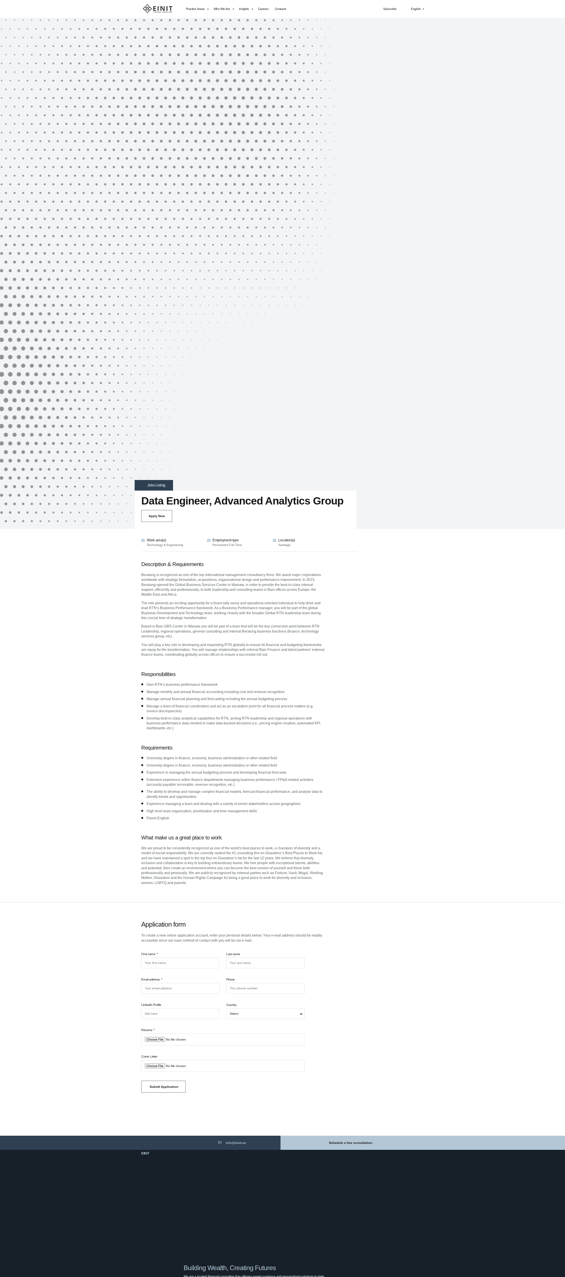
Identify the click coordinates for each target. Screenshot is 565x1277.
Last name (233, 954)
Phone (230, 979)
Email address (150, 979)
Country (231, 1005)
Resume (147, 1030)
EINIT (145, 1153)
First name (148, 954)
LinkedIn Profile (151, 1005)
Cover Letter (149, 1056)
